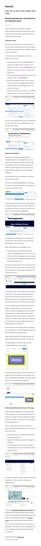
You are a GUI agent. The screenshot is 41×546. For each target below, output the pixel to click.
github (33, 10)
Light (12, 539)
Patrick (9, 6)
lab (14, 10)
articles (7, 10)
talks (11, 10)
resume (18, 10)
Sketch (30, 518)
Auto (16, 539)
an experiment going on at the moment (22, 510)
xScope (7, 520)
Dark (8, 539)
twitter (23, 10)
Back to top (21, 537)
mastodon (28, 10)
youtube (7, 13)
